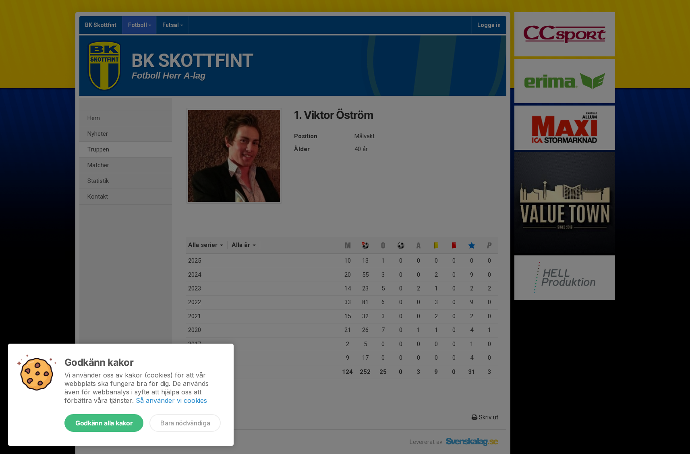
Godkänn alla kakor (104, 423)
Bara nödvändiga (185, 423)
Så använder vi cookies (171, 400)
